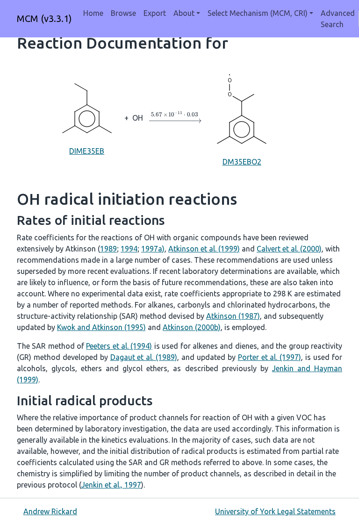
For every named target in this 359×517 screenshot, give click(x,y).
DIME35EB (86, 151)
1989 (108, 248)
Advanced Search (338, 19)
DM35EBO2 (242, 162)
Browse (123, 13)
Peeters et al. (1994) (119, 346)
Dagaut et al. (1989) (144, 357)
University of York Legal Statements (275, 511)
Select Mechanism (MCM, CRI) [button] (258, 13)
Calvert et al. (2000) (289, 248)
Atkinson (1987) (233, 316)
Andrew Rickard (50, 511)
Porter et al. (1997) (270, 357)
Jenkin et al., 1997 (111, 485)
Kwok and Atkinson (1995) (101, 327)
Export (155, 13)
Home (93, 13)
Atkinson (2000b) (192, 327)
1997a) (153, 248)
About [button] (183, 13)
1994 (129, 248)
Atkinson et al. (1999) (204, 248)
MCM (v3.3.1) (44, 18)
